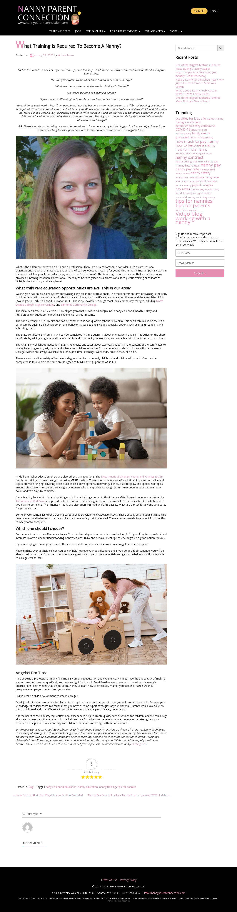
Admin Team (66, 55)
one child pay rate (206, 181)
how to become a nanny (195, 145)
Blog (30, 787)
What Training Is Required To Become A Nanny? (68, 46)
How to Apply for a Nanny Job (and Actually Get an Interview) (196, 74)
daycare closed (199, 129)
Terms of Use (109, 880)
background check (188, 122)
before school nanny (188, 126)
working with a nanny (193, 220)
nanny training (107, 787)
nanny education (88, 787)
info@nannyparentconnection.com (165, 893)
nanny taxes (212, 177)
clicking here (139, 744)
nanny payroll (207, 169)
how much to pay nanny (197, 141)
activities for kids (188, 118)
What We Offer (60, 31)
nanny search (182, 177)
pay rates (183, 189)
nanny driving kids (186, 161)
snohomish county (185, 197)
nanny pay (211, 165)
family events (201, 133)
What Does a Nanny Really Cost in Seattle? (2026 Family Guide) (196, 92)
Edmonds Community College (78, 304)
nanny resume (183, 173)
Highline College (44, 304)
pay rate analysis (202, 185)
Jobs (78, 31)
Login (214, 11)
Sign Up (199, 11)
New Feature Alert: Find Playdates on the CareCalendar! (48, 795)
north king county (185, 181)
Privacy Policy (127, 880)
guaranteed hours (186, 137)
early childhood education (61, 787)
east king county (183, 133)
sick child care (183, 193)
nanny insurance (208, 161)
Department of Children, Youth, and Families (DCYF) (132, 476)
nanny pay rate (187, 169)
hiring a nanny (205, 137)
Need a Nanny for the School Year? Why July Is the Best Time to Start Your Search (200, 83)
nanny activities (184, 153)
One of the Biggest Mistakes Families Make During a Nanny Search (198, 66)
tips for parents (193, 205)
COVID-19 (183, 129)
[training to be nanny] (91, 418)
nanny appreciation (202, 153)
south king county (205, 197)
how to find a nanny (191, 149)
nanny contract (189, 157)
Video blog (189, 214)
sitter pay (195, 193)
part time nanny (183, 185)
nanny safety (201, 173)
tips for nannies (127, 787)
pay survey (197, 189)
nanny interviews (188, 165)
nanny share (196, 177)
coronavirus (208, 126)
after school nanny (212, 118)
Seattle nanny (212, 189)
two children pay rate (186, 210)
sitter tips (206, 193)
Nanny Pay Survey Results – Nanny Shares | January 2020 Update (129, 795)
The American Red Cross (30, 501)
